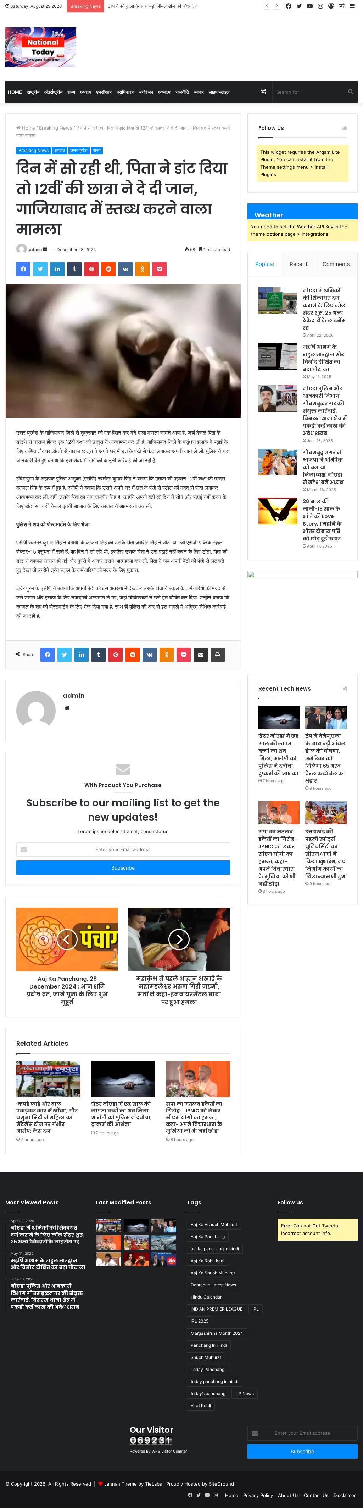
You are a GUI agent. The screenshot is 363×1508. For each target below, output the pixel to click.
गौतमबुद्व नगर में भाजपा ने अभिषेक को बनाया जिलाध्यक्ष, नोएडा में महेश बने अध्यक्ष (323, 467)
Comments (336, 264)
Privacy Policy (258, 1495)
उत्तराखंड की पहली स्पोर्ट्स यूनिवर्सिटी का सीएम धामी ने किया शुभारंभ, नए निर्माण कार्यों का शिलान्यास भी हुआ (326, 854)
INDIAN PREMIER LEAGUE (216, 1309)
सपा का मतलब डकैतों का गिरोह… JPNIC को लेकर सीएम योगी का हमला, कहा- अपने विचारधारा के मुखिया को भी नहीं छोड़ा (194, 1117)
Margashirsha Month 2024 (217, 1333)
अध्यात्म (164, 92)
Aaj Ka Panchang (208, 1236)
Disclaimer (345, 1495)
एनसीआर (104, 92)
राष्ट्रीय (33, 92)
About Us (288, 1495)
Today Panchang (207, 1369)
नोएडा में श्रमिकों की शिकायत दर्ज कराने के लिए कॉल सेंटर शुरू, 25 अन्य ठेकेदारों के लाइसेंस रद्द (324, 309)
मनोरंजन (146, 92)
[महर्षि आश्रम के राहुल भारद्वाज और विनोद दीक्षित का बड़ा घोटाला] (277, 356)
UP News (244, 1393)
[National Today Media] (40, 47)
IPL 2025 (199, 1321)
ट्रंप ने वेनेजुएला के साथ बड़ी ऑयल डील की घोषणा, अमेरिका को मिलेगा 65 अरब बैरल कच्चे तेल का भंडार (196, 6)
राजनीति (182, 92)
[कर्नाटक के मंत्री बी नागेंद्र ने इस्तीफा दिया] (108, 1259)
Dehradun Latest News (213, 1284)
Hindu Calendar (206, 1297)
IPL (255, 1309)
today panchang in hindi (214, 1381)
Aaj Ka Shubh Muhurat (213, 1272)
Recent (298, 264)
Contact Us (316, 1495)
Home (15, 92)
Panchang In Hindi (209, 1345)
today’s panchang (208, 1393)
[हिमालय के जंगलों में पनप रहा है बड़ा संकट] (163, 1242)
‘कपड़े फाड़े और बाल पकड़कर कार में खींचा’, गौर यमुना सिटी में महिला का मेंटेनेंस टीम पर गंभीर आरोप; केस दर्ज (47, 1117)
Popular (265, 264)
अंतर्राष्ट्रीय (53, 92)
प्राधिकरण (125, 92)
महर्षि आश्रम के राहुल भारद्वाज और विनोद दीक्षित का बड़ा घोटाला (323, 358)
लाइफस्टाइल (219, 92)
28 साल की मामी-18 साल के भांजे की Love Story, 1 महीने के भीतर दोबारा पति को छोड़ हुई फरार (322, 520)
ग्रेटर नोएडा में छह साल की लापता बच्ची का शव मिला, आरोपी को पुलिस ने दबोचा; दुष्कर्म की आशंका (121, 1114)
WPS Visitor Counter (169, 1451)
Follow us (290, 1202)
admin (35, 249)
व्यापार (199, 92)
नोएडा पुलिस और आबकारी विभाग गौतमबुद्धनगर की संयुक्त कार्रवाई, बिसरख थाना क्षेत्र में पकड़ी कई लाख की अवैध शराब (325, 411)
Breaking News (55, 128)
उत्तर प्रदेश (79, 150)
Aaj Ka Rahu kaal (207, 1260)
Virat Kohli (201, 1405)
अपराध (85, 92)
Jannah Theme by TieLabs (133, 1484)
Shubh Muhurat (206, 1357)
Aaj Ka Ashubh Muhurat (214, 1224)
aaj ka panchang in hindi (215, 1248)
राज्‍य (71, 92)
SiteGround (221, 1484)
